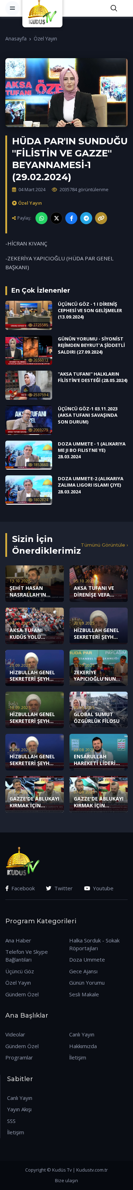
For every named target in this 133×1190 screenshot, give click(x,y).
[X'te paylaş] (56, 218)
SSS (11, 1120)
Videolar (15, 1034)
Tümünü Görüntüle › (104, 545)
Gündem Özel (22, 994)
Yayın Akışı (19, 1109)
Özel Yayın (45, 38)
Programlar (19, 1057)
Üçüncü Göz (19, 971)
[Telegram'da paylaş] (86, 218)
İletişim (77, 1057)
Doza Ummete (87, 959)
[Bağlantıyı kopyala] (101, 218)
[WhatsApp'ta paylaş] (41, 218)
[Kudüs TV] (43, 8)
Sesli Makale (84, 994)
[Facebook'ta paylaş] (71, 218)
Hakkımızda (83, 1046)
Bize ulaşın (66, 1180)
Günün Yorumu (87, 982)
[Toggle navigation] (12, 8)
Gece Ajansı (83, 971)
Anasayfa (16, 38)
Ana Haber (18, 940)
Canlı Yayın (81, 1034)
